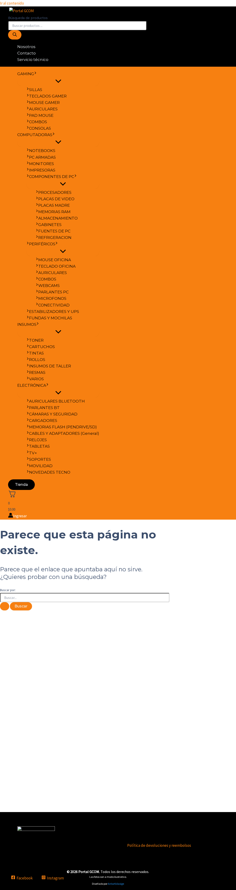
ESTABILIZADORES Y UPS (54, 311)
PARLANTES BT (44, 407)
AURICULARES (43, 109)
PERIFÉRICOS (42, 244)
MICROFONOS (52, 298)
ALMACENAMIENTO (58, 218)
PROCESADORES (54, 192)
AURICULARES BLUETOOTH (57, 401)
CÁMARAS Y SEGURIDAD (53, 414)
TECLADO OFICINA (57, 266)
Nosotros (26, 46)
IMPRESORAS (42, 170)
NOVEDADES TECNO (49, 472)
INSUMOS (26, 324)
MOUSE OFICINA (54, 260)
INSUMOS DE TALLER (50, 366)
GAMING (25, 74)
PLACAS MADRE (54, 205)
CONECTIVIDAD (54, 305)
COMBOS (38, 122)
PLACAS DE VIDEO (56, 199)
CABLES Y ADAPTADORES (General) (64, 433)
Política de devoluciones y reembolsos (159, 845)
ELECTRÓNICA (31, 385)
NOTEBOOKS (42, 150)
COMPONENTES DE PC (51, 176)
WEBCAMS (49, 285)
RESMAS (37, 372)
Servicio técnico (32, 59)
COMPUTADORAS (34, 134)
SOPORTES (40, 459)
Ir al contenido (12, 3)
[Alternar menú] (58, 81)
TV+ (33, 453)
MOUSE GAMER (44, 102)
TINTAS (36, 353)
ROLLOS (37, 359)
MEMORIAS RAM (54, 211)
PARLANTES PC (53, 292)
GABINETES (50, 224)
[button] (35, 74)
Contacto (26, 53)
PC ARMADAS (42, 157)
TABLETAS (39, 446)
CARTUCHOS (42, 346)
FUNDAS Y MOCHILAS (50, 318)
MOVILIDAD (41, 466)
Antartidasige (116, 883)
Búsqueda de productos (28, 18)
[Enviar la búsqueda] (4, 606)
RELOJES (38, 440)
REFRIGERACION (54, 237)
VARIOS (36, 379)
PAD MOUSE (41, 115)
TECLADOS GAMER (48, 96)
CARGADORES (43, 420)
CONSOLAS (40, 128)
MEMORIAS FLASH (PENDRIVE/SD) (63, 427)
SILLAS (35, 89)
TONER (36, 340)
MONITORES (41, 163)
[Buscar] (14, 35)
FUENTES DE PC (54, 231)
